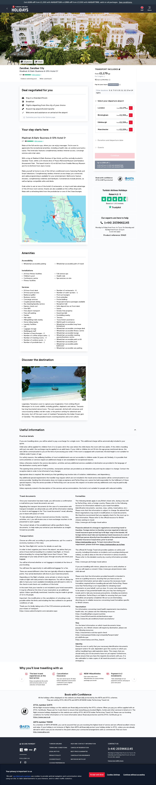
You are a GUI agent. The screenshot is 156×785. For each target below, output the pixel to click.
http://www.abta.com (41, 732)
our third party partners (22, 776)
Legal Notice (54, 751)
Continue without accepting (134, 775)
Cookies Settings (113, 775)
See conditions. (125, 2)
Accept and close (96, 775)
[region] (78, 774)
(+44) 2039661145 (116, 222)
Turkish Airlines (55, 744)
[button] (78, 430)
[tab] (114, 100)
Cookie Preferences (57, 763)
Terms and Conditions (58, 747)
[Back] (7, 8)
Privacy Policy (55, 755)
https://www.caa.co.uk (41, 717)
